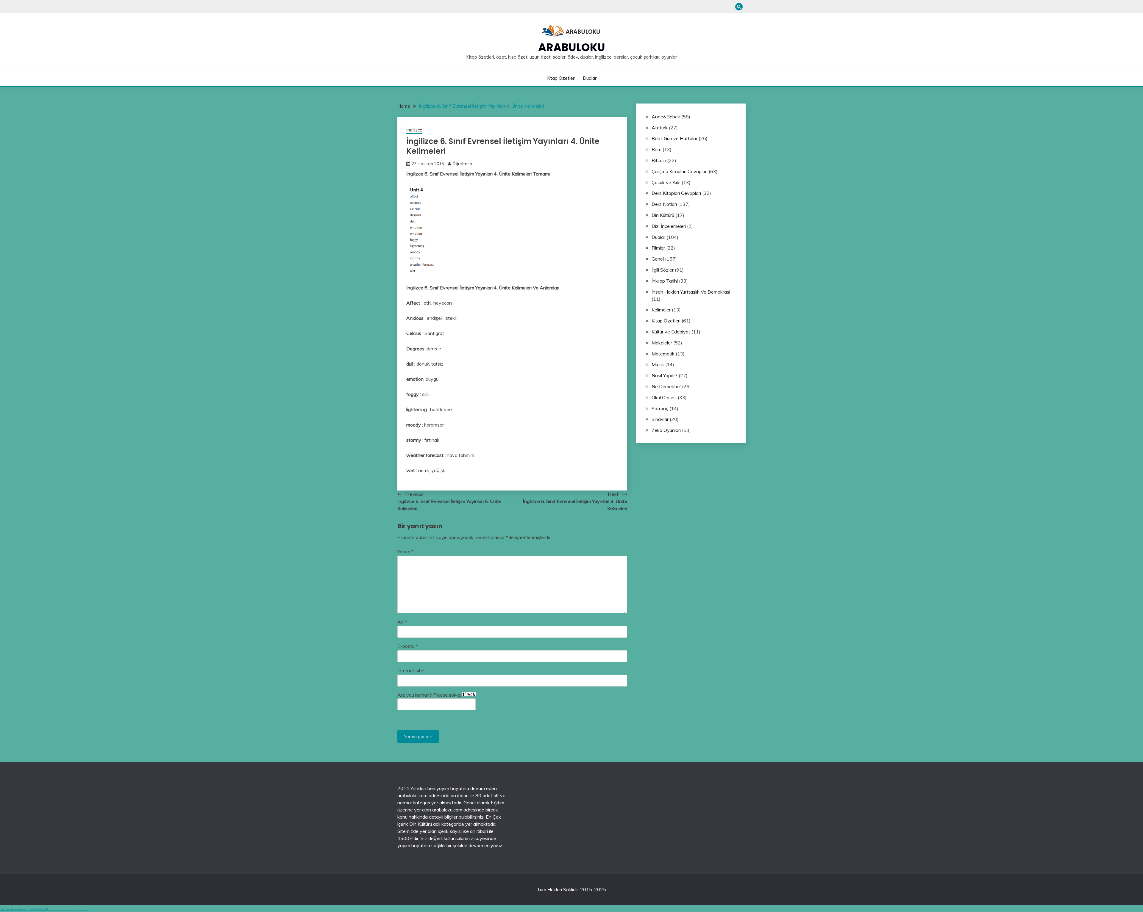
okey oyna (5, 909)
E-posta (407, 646)
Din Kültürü (663, 215)
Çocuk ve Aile (666, 182)
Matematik (663, 354)
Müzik (658, 364)
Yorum (405, 551)
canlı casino (55, 910)
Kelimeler (661, 310)
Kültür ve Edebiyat (671, 332)
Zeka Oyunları (666, 430)
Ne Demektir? (666, 386)
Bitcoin (659, 160)
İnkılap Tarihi (665, 281)
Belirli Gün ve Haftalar (674, 138)
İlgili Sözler (663, 270)
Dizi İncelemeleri (669, 226)
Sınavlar (660, 419)
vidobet (78, 910)
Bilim (656, 149)
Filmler (658, 248)
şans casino (75, 910)
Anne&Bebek (666, 117)
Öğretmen (462, 163)
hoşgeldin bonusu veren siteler (62, 910)
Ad (402, 622)
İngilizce (414, 130)
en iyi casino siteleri (51, 910)
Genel (658, 259)
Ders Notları (664, 204)
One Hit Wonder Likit (39, 909)
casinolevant (68, 910)
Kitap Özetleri (560, 78)
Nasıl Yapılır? (664, 375)
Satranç (660, 408)
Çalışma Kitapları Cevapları (680, 171)
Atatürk (660, 128)
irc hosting (24, 909)
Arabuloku (571, 47)
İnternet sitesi (412, 670)
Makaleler (662, 343)
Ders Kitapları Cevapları (676, 193)
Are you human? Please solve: (429, 695)
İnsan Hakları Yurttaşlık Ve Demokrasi (691, 292)
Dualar (590, 78)
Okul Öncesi (664, 397)
